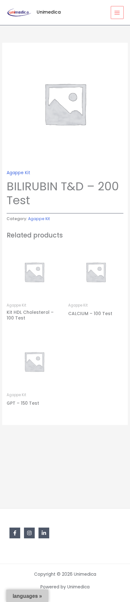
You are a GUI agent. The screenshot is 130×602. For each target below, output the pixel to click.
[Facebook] (14, 533)
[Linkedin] (43, 533)
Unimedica (49, 12)
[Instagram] (29, 533)
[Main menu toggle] (117, 12)
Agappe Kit (18, 173)
